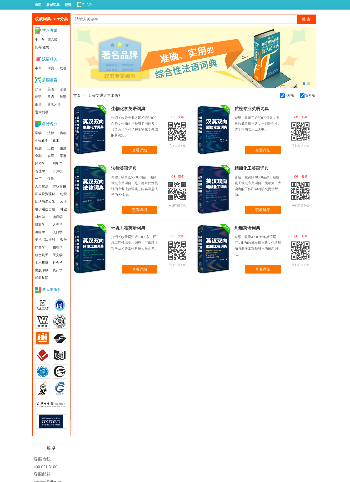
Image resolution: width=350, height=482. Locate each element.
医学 (38, 133)
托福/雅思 (42, 47)
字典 (38, 68)
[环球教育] (60, 381)
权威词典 (53, 5)
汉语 (38, 89)
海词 (38, 5)
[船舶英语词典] (213, 249)
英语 (50, 89)
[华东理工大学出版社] (42, 364)
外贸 (38, 179)
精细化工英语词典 (252, 168)
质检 (63, 133)
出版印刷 (41, 270)
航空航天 (41, 255)
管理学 (40, 171)
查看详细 (139, 150)
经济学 (40, 163)
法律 (50, 133)
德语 (63, 97)
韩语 (38, 97)
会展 (50, 156)
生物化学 (41, 140)
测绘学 (40, 232)
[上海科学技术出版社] (60, 331)
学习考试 (49, 30)
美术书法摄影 (45, 240)
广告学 (40, 247)
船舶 (38, 148)
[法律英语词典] (89, 190)
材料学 (40, 217)
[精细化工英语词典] (213, 190)
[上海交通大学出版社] (60, 314)
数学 (63, 240)
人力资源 (41, 186)
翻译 (68, 5)
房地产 (58, 163)
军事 (63, 156)
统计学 (58, 270)
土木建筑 (41, 262)
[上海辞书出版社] (60, 364)
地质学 (58, 217)
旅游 (63, 148)
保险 (50, 179)
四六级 (52, 39)
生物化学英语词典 (128, 108)
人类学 (58, 224)
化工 (56, 140)
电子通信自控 (45, 209)
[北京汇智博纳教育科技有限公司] (42, 381)
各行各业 (49, 124)
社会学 (58, 262)
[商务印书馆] (42, 297)
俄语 (38, 104)
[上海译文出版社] (42, 331)
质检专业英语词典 (252, 108)
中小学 (40, 39)
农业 (63, 201)
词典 (50, 68)
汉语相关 (49, 59)
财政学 (40, 224)
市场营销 (59, 186)
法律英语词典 (124, 168)
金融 (38, 156)
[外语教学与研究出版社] (60, 297)
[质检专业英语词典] (213, 130)
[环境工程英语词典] (89, 249)
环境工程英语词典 (128, 227)
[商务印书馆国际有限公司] (51, 397)
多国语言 (49, 80)
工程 (50, 148)
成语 (63, 68)
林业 (63, 209)
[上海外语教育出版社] (42, 314)
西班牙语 (54, 104)
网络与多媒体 (45, 201)
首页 (77, 95)
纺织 (63, 194)
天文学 (58, 255)
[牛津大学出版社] (51, 414)
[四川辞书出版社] (42, 347)
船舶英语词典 (247, 227)
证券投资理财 (45, 194)
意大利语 (41, 112)
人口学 (58, 232)
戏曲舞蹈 (41, 278)
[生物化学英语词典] (89, 130)
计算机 (58, 171)
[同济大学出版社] (60, 347)
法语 (63, 89)
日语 (50, 97)
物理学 (58, 247)
